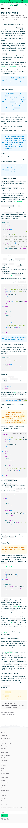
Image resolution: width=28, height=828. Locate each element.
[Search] (26, 5)
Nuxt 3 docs (22, 0)
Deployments (4, 788)
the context (10, 622)
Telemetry (3, 748)
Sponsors (3, 765)
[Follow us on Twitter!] (2, 819)
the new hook (10, 652)
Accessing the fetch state (9, 256)
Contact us (4, 735)
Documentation (5, 783)
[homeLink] (14, 5)
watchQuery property (10, 705)
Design (3, 780)
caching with (14, 275)
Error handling (5, 408)
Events (3, 763)
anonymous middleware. (11, 109)
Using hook (9, 480)
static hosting (10, 136)
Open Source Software (7, 743)
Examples (3, 785)
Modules (3, 793)
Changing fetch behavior (8, 178)
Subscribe (4, 815)
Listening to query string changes (12, 344)
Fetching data (5, 157)
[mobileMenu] (2, 5)
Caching (4, 374)
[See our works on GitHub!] (8, 819)
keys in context (13, 707)
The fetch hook (7, 89)
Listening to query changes (10, 673)
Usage (3, 153)
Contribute (4, 758)
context (19, 337)
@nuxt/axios (12, 66)
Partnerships (4, 746)
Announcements (5, 755)
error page (10, 614)
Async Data (5, 543)
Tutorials (3, 771)
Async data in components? (10, 638)
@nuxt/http (4, 66)
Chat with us (4, 760)
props (15, 392)
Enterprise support (6, 738)
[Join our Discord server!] (5, 819)
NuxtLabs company (6, 740)
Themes (3, 801)
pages (21, 547)
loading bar (17, 606)
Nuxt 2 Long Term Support (16, 2)
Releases (3, 795)
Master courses (5, 790)
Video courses (5, 773)
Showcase (3, 798)
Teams (3, 768)
